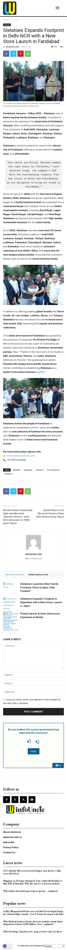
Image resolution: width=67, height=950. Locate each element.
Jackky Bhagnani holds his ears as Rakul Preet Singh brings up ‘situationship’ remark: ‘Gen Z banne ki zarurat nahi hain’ (33, 913)
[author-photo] (33, 549)
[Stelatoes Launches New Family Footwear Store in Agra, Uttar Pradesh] (11, 587)
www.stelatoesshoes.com (21, 455)
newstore (40, 470)
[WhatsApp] (28, 54)
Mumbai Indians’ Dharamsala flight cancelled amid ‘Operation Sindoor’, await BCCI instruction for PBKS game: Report (17, 517)
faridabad (28, 470)
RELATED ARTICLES (14, 574)
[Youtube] (32, 799)
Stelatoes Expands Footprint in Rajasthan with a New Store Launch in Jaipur (41, 602)
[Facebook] (6, 54)
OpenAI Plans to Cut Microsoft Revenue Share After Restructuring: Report (50, 513)
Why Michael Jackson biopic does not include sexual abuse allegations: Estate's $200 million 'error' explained (33, 923)
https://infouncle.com (33, 558)
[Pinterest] (20, 54)
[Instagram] (15, 799)
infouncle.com (12, 46)
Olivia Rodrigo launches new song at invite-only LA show (32, 931)
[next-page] (10, 629)
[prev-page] (5, 629)
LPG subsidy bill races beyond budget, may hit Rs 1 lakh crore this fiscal (32, 872)
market (40, 371)
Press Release (53, 470)
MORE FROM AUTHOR (38, 574)
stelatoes (8, 473)
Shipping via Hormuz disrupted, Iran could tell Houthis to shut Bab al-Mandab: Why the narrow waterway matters (32, 882)
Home (6, 20)
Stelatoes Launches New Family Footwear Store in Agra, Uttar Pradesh (39, 587)
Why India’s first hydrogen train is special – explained (30, 891)
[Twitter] (13, 54)
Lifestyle (15, 20)
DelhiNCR (16, 470)
